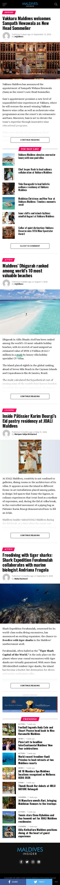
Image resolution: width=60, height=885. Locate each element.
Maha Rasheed (20, 579)
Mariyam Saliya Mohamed (25, 434)
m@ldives (18, 37)
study (19, 354)
